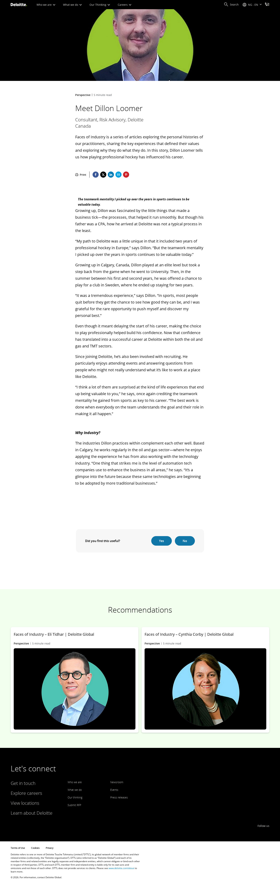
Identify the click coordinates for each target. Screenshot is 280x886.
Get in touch (23, 783)
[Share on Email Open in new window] (118, 175)
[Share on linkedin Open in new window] (111, 175)
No (185, 541)
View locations (25, 803)
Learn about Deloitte (31, 813)
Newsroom (116, 782)
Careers (123, 4)
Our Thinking (98, 4)
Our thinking (75, 797)
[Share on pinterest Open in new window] (126, 175)
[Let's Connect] (267, 5)
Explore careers (26, 793)
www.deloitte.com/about (121, 868)
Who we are (44, 4)
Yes (161, 541)
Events (114, 790)
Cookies (35, 848)
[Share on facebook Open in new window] (96, 175)
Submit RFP (74, 805)
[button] (231, 4)
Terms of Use (18, 848)
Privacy (49, 848)
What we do (71, 4)
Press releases (119, 797)
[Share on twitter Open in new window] (103, 175)
